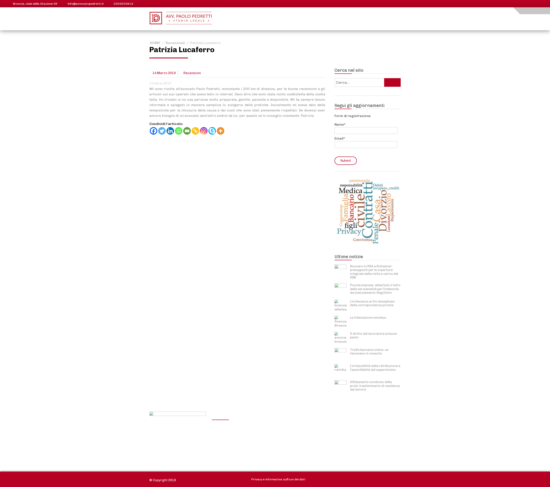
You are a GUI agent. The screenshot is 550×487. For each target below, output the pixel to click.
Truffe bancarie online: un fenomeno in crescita (369, 351)
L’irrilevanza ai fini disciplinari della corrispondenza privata (372, 303)
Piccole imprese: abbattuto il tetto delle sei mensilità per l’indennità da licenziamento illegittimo (375, 289)
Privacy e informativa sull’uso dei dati (278, 479)
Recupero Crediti (347, 427)
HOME (155, 43)
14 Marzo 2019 (164, 73)
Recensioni (175, 43)
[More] (220, 131)
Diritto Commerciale (291, 439)
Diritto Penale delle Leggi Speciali (353, 442)
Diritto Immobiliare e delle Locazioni (295, 429)
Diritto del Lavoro (229, 439)
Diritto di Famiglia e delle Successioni (294, 447)
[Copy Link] (195, 131)
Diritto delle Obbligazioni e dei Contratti (236, 429)
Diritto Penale (344, 433)
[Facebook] (153, 131)
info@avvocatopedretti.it (85, 4)
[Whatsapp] (178, 131)
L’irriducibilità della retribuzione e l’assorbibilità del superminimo (375, 367)
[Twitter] (162, 131)
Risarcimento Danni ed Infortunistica (233, 447)
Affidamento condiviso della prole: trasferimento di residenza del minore (375, 385)
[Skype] (212, 131)
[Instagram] (204, 131)
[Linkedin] (170, 131)
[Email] (187, 131)
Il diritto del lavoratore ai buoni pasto (373, 335)
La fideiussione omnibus (368, 318)
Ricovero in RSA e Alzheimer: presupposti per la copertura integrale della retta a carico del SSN (374, 271)
